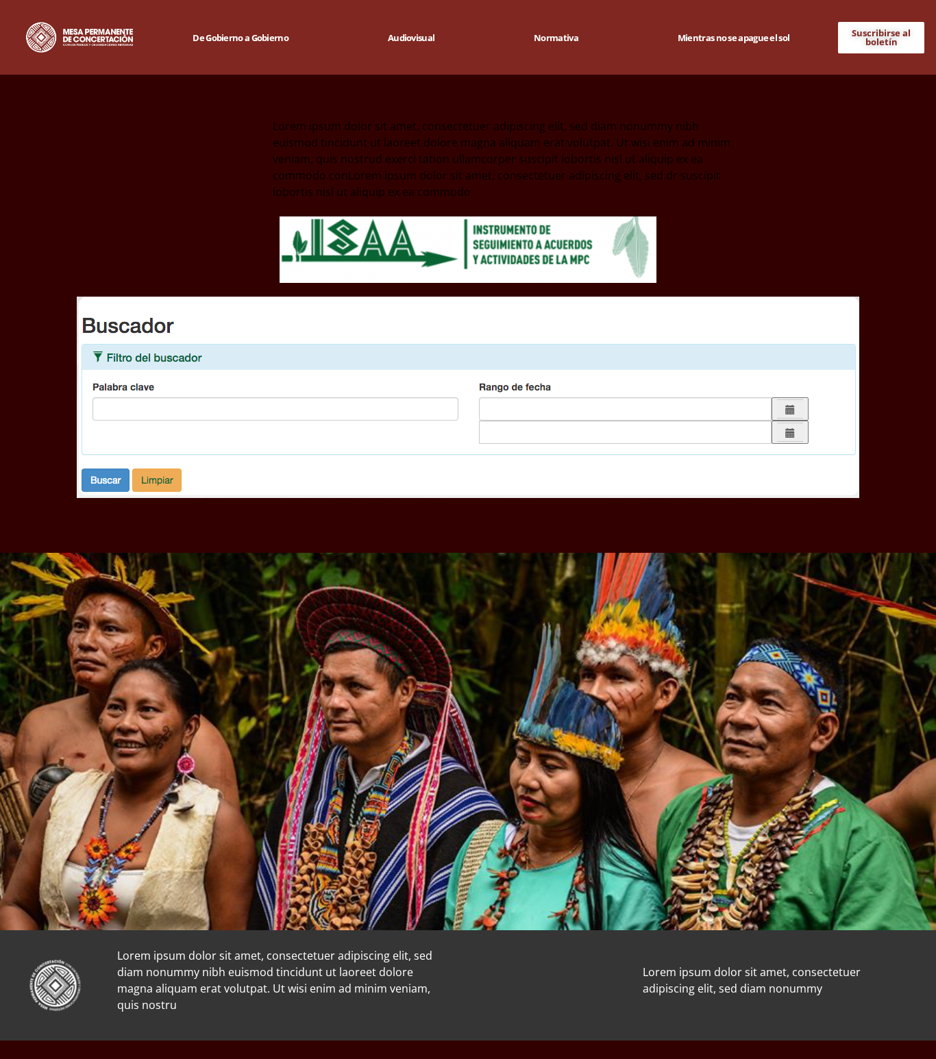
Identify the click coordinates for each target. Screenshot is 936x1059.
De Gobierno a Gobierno (240, 38)
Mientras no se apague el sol (733, 38)
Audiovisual (411, 38)
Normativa (556, 38)
